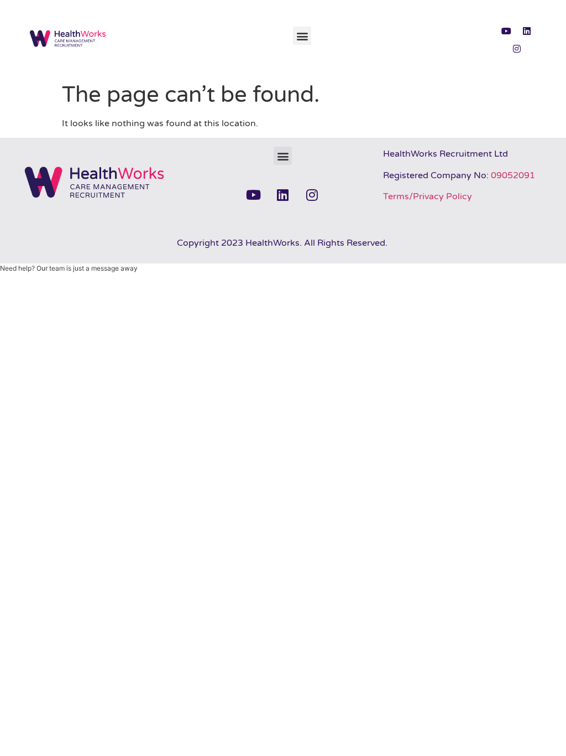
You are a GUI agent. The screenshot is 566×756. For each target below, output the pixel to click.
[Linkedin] (527, 31)
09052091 (513, 175)
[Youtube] (506, 31)
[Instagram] (517, 49)
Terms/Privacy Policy (427, 196)
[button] (302, 36)
